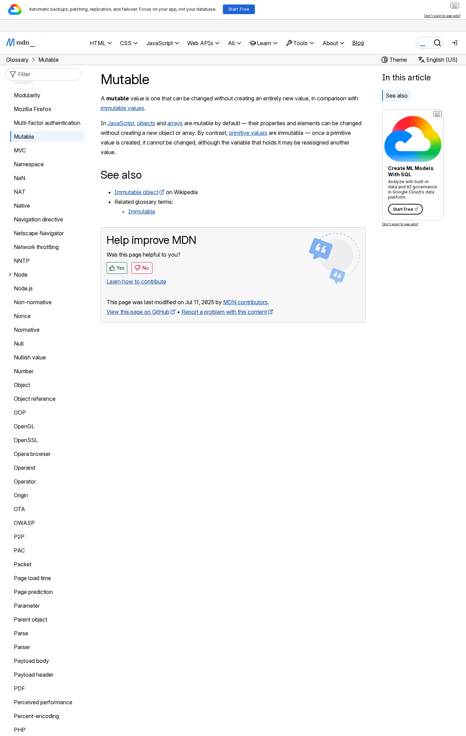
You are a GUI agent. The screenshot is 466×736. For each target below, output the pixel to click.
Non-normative (33, 302)
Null (19, 343)
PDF (19, 688)
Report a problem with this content (224, 311)
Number (23, 371)
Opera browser (32, 454)
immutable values (122, 108)
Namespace (29, 164)
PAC (19, 550)
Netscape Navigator (39, 233)
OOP (20, 412)
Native (22, 205)
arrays (175, 123)
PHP (20, 730)
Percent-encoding (36, 716)
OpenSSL (26, 440)
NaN (19, 178)
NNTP (22, 261)
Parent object (30, 619)
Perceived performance (43, 702)
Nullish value (30, 357)
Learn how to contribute (136, 281)
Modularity (27, 95)
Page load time (32, 578)
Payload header (33, 675)
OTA (19, 509)
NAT (20, 192)
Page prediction (33, 592)
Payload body (31, 661)
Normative (27, 330)
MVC (20, 150)
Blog (358, 42)
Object (22, 385)
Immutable (141, 211)
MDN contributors (245, 302)
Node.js (23, 288)
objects (146, 123)
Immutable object (136, 192)
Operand (24, 468)
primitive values (248, 132)
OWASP (24, 523)
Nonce (22, 316)
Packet (22, 564)
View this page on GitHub (138, 311)
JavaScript (121, 123)
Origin (21, 495)
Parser (22, 647)
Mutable (24, 136)
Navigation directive (38, 219)
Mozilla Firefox (32, 109)
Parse (21, 633)
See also (397, 95)
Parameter (27, 606)
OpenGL (24, 426)
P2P (19, 537)
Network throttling (36, 247)
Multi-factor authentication (47, 123)
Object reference (35, 399)
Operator (25, 481)
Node (21, 274)
